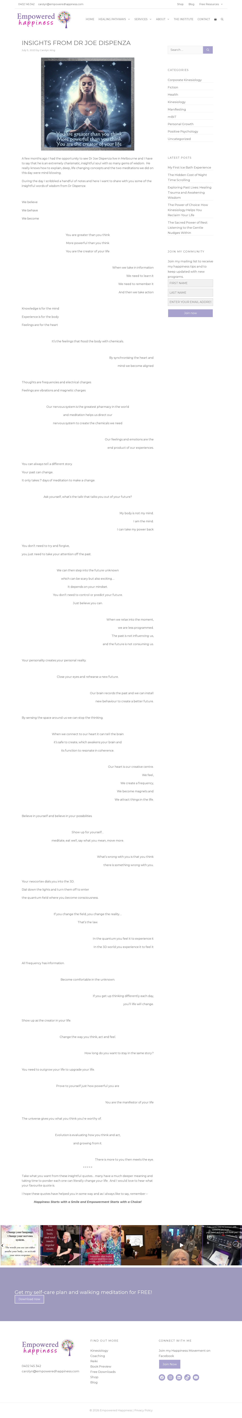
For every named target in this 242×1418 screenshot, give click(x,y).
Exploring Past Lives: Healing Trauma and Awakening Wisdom (190, 192)
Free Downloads (103, 1372)
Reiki (94, 1361)
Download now (29, 1299)
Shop (180, 4)
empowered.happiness (19, 1228)
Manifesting (177, 109)
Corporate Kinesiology (185, 80)
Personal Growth (181, 124)
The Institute (183, 19)
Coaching (97, 1356)
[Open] (20, 1245)
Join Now (170, 1364)
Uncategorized (179, 139)
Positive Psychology (183, 131)
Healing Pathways (112, 19)
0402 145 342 (26, 4)
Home (90, 19)
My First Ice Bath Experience (189, 167)
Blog (191, 4)
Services (141, 19)
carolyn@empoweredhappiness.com (60, 4)
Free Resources (209, 4)
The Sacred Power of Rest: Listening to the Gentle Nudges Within (188, 228)
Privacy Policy (143, 1410)
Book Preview (100, 1366)
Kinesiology (176, 102)
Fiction (173, 87)
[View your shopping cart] (215, 19)
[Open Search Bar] (222, 19)
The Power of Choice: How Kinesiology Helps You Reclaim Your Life (188, 210)
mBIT (172, 117)
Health (173, 94)
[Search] (208, 50)
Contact (204, 19)
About (160, 19)
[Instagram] (37, 1262)
